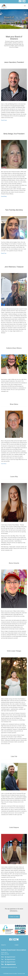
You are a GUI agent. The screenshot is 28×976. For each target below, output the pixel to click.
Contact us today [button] (14, 916)
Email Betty (4, 196)
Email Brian (3, 463)
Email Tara (3, 253)
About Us (3, 945)
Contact (16, 945)
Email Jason (4, 120)
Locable (23, 973)
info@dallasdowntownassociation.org (9, 967)
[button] (25, 5)
